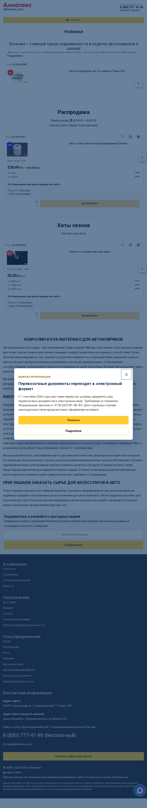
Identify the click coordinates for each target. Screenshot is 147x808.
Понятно (73, 420)
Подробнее (73, 431)
